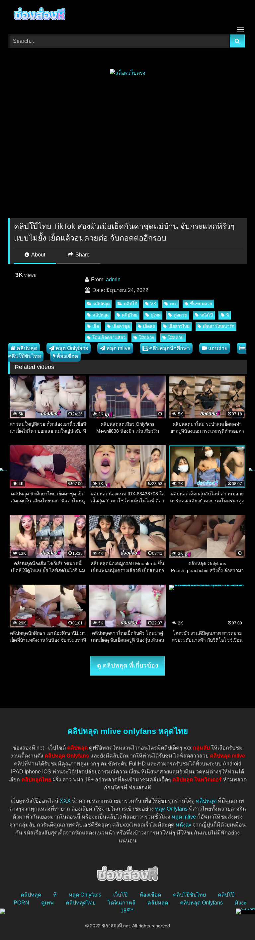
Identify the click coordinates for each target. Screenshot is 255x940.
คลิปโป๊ (130, 303)
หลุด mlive (118, 348)
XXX (65, 801)
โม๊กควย (146, 337)
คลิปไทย (129, 315)
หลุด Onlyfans (71, 348)
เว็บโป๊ (120, 895)
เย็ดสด (149, 326)
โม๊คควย (176, 337)
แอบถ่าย (217, 348)
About (37, 254)
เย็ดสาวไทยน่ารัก (218, 326)
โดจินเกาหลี (121, 902)
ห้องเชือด (67, 356)
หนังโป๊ (206, 315)
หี (227, 315)
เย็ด (95, 326)
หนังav (183, 825)
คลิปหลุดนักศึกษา (169, 348)
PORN (21, 902)
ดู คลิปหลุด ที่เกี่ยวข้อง (127, 665)
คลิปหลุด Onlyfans (201, 902)
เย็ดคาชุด (121, 326)
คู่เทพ (155, 315)
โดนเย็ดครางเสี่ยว (109, 337)
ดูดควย (180, 315)
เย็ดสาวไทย (179, 326)
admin (113, 279)
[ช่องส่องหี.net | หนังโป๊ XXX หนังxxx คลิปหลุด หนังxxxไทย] (127, 15)
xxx (173, 303)
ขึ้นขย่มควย (201, 303)
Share (82, 254)
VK (153, 303)
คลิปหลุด (101, 303)
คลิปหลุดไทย (81, 902)
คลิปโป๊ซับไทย (189, 895)
